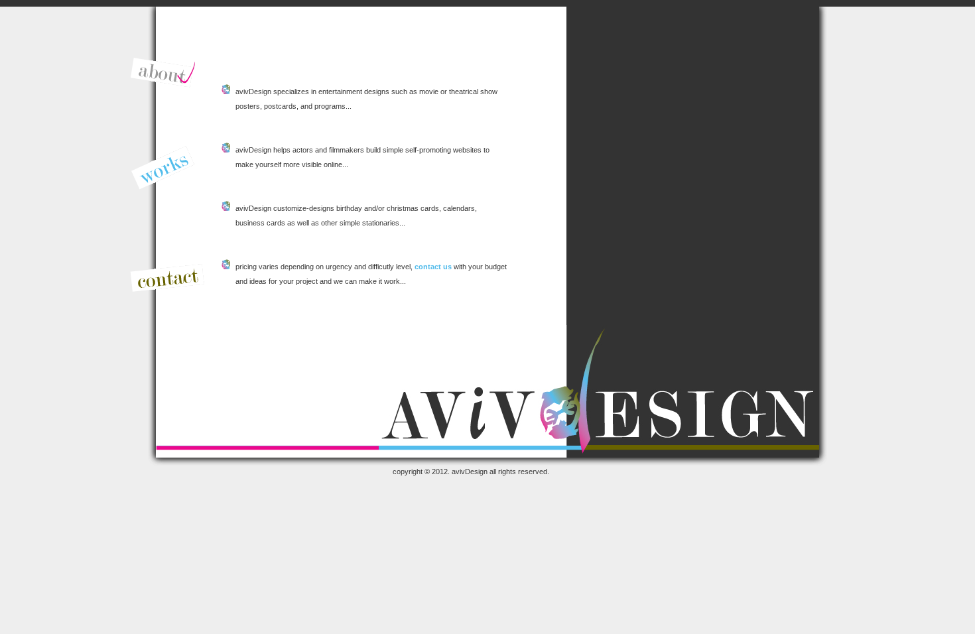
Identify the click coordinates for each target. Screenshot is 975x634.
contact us (433, 267)
